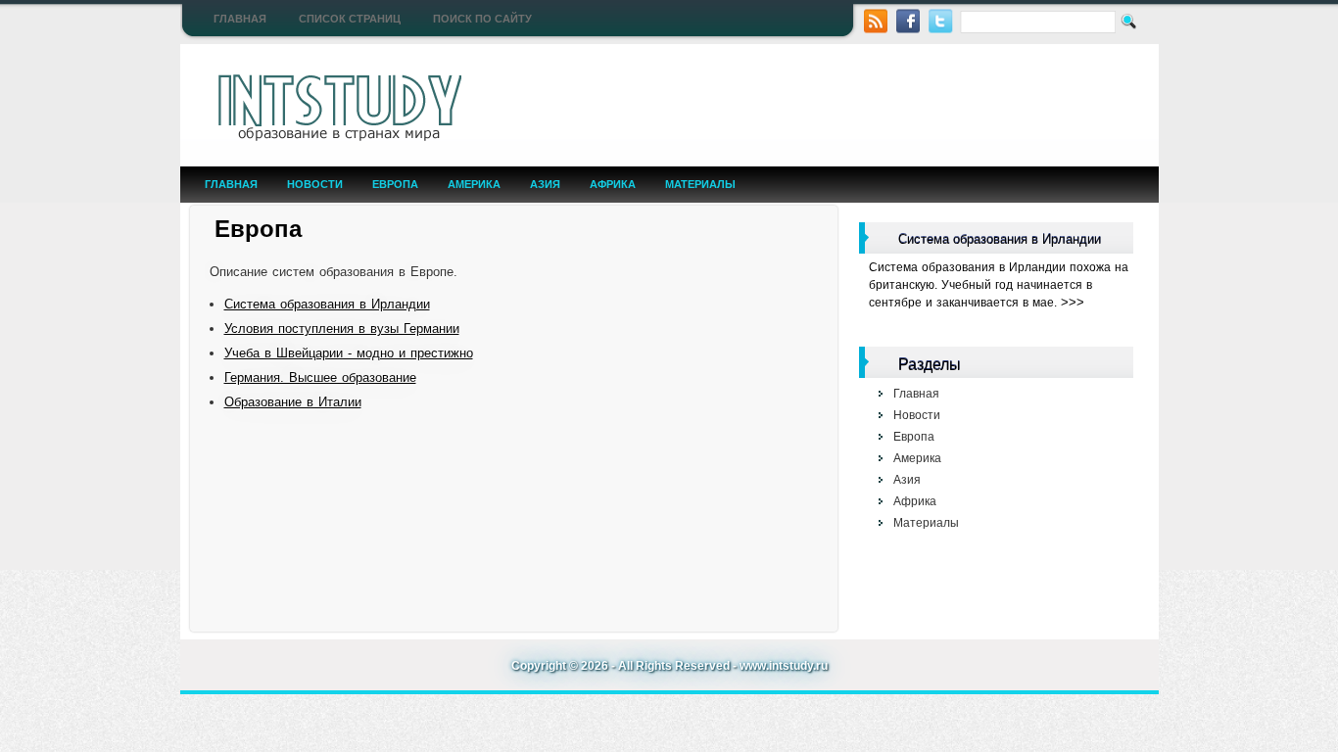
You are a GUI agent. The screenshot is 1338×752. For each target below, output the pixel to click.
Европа (395, 184)
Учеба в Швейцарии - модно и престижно (348, 353)
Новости (315, 184)
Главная (240, 18)
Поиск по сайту (482, 18)
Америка (474, 184)
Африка (613, 184)
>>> (1072, 302)
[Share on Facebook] (908, 19)
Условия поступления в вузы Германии (341, 328)
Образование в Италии (292, 402)
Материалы (700, 184)
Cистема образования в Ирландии (327, 304)
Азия (545, 184)
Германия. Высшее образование (320, 377)
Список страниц (350, 18)
